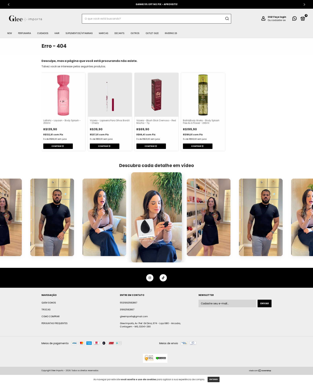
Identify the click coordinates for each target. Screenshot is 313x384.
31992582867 (127, 309)
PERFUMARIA (24, 33)
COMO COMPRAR (50, 316)
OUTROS (135, 33)
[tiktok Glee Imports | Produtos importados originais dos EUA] (163, 277)
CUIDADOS (42, 33)
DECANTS (119, 33)
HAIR (57, 33)
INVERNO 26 (171, 33)
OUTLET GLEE (152, 33)
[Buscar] (227, 18)
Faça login (279, 16)
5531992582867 (128, 302)
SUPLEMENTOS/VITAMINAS (79, 33)
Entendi (213, 379)
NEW (9, 33)
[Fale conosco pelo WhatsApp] (295, 19)
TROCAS (46, 309)
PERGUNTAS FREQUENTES (54, 323)
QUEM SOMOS (48, 302)
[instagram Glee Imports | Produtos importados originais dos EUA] (149, 277)
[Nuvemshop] (260, 371)
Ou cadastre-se (276, 20)
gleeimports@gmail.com (134, 316)
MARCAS (103, 33)
